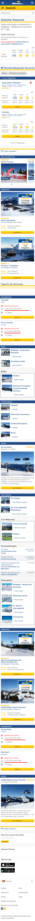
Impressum (5, 892)
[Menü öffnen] (3, 3)
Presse (3, 897)
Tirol (15, 85)
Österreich (9, 85)
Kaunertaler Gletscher (11, 83)
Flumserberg (6, 729)
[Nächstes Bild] (32, 172)
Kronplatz (4, 300)
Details (17, 107)
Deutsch (9, 881)
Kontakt (3, 888)
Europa (4, 85)
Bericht (17, 317)
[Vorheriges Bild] (2, 172)
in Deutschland (14, 664)
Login (20, 897)
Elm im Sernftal (7, 323)
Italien (3, 302)
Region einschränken (18, 73)
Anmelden (5, 841)
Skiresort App (6, 860)
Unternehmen (23, 892)
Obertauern (5, 752)
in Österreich (14, 267)
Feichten (5, 112)
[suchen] (32, 3)
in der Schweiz (17, 222)
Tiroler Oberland (18, 86)
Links (20, 888)
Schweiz (3, 325)
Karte (5, 73)
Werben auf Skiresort (8, 901)
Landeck (10, 86)
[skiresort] (17, 3)
